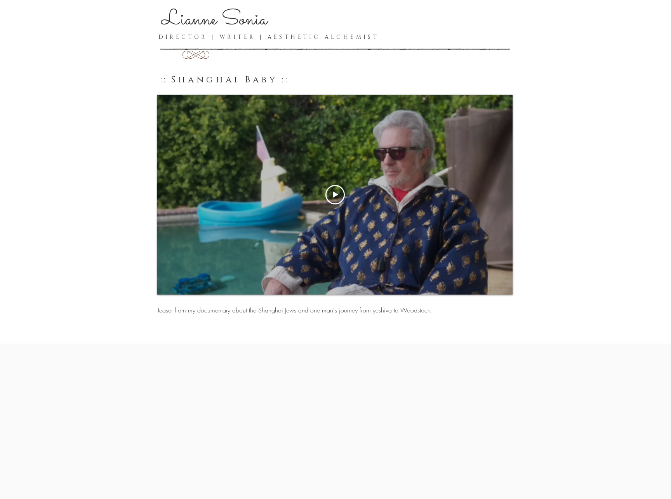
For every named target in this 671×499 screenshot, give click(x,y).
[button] (196, 55)
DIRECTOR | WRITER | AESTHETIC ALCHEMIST (268, 37)
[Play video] (335, 194)
